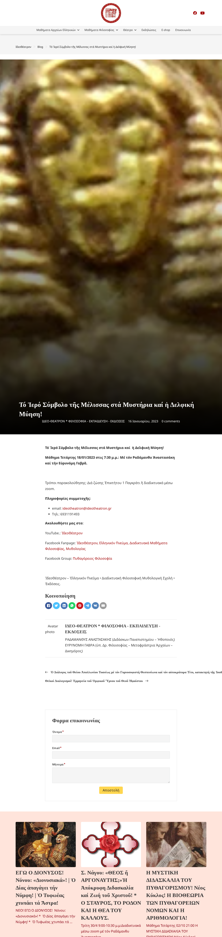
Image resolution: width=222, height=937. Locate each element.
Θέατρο (128, 30)
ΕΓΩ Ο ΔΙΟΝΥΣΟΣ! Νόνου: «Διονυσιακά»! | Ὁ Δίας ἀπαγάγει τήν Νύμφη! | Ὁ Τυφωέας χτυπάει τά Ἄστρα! (46, 887)
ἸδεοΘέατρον (72, 533)
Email (56, 748)
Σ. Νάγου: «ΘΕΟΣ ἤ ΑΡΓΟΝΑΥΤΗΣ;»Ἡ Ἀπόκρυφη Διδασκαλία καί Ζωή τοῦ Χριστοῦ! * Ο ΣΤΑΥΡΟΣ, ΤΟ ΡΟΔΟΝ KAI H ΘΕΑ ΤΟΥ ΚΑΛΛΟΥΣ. (111, 895)
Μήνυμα (57, 764)
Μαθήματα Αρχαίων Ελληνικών (56, 30)
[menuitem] (57, 30)
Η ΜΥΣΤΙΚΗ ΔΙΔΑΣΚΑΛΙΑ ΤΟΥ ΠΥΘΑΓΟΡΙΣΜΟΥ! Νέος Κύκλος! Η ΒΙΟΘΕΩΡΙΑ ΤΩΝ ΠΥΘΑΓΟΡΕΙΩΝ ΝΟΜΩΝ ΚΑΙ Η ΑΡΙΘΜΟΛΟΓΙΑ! (175, 895)
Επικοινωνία (183, 30)
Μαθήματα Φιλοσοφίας (99, 30)
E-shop (165, 30)
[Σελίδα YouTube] (202, 13)
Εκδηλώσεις (149, 30)
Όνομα (57, 732)
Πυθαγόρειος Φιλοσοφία (92, 558)
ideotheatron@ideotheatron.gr (87, 508)
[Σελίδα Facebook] (195, 13)
